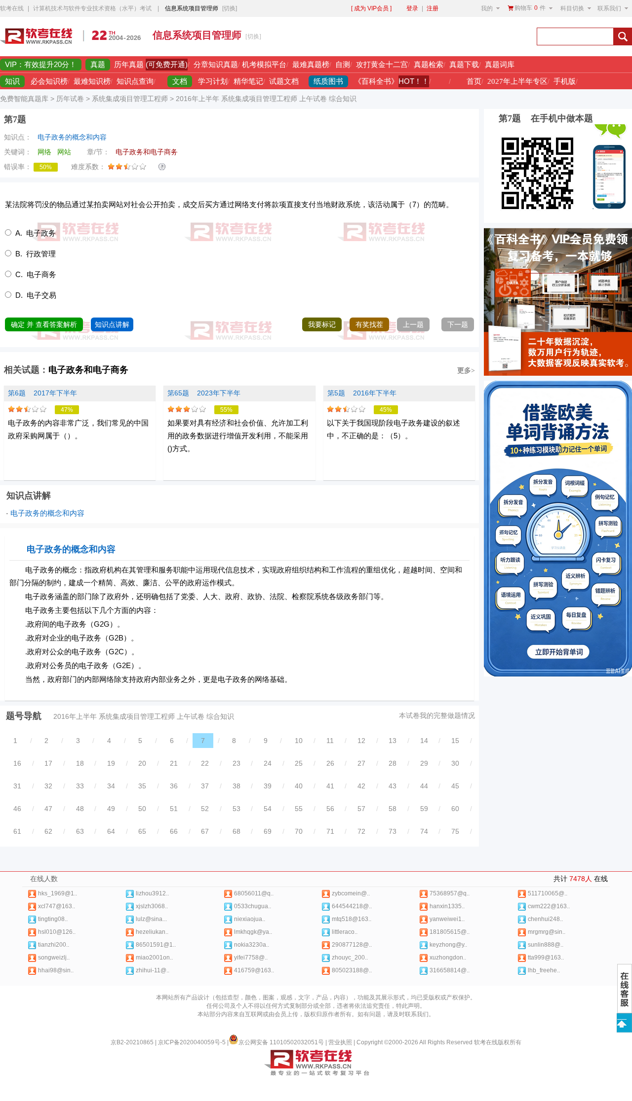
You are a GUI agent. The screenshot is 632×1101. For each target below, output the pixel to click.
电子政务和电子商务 (88, 370)
